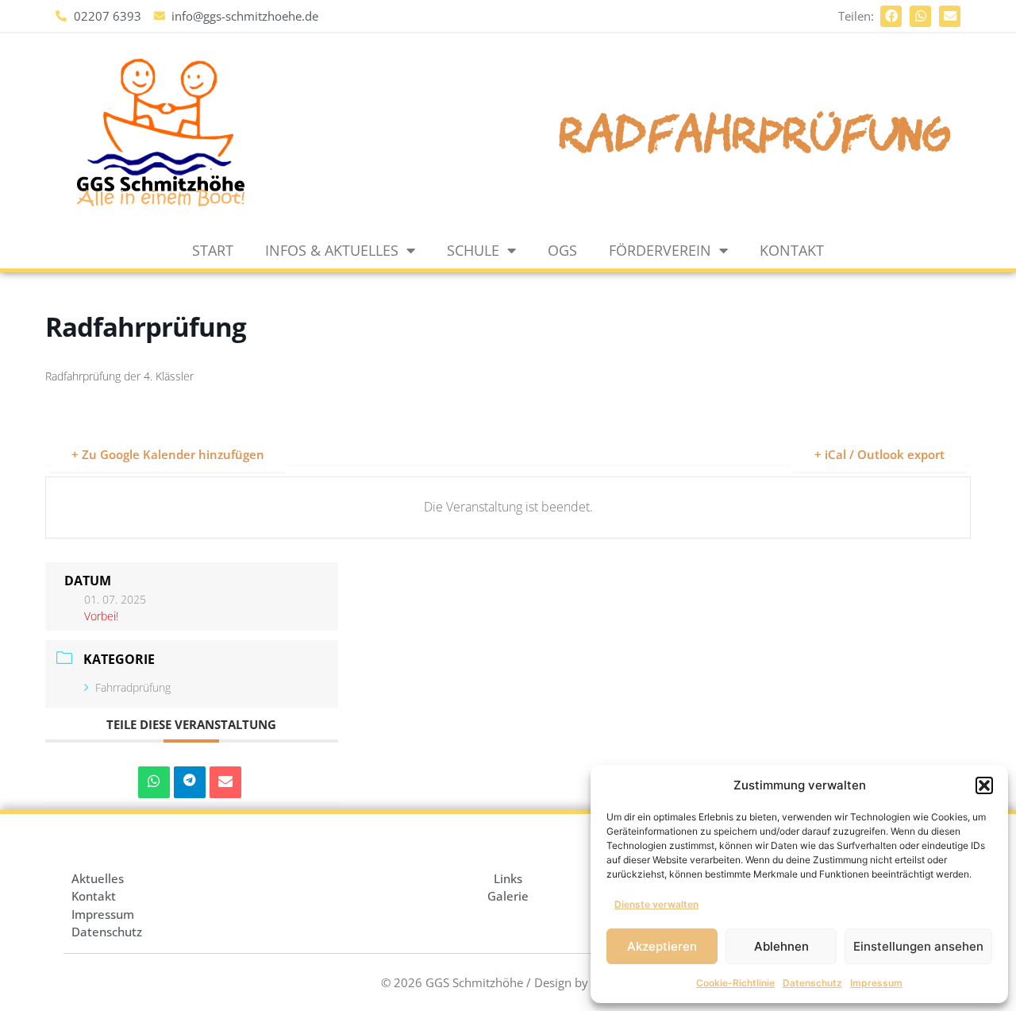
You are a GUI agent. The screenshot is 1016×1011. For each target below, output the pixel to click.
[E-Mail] (225, 782)
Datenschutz (812, 983)
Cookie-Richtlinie (735, 983)
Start (212, 250)
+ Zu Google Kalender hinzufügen (167, 454)
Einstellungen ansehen (918, 946)
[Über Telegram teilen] (190, 782)
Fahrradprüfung (133, 687)
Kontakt (792, 250)
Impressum (876, 983)
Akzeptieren (662, 946)
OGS (562, 250)
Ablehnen (781, 946)
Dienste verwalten (656, 904)
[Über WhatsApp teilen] (154, 782)
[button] (984, 785)
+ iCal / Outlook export (879, 454)
